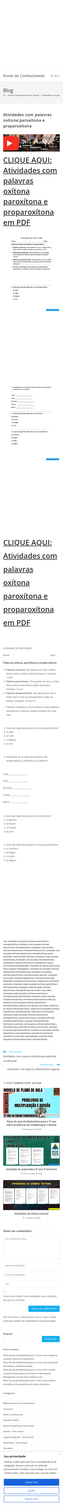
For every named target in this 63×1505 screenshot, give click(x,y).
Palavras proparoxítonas (37, 1021)
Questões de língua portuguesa (33, 1027)
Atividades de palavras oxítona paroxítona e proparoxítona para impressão (30, 978)
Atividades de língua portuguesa (18, 963)
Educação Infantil (11, 1420)
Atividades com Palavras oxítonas (19, 956)
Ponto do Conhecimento (24, 75)
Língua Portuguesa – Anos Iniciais (18, 1437)
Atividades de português (24, 981)
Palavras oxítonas (45, 1018)
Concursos (8, 1409)
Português (8, 1024)
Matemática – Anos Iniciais (15, 1442)
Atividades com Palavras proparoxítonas (35, 960)
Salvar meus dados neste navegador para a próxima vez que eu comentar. (30, 1298)
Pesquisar (8, 1333)
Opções (31, 1490)
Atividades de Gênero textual (31, 1213)
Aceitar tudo (31, 1482)
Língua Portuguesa (27, 1018)
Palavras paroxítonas (13, 1021)
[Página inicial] (4, 95)
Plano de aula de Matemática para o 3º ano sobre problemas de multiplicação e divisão (31, 1123)
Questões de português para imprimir (20, 1036)
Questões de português (42, 1033)
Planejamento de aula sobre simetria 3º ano (23, 1377)
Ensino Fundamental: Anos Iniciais (18, 1425)
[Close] (60, 1454)
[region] (31, 1478)
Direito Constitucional (13, 1414)
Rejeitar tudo (31, 1498)
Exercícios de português (42, 1012)
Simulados (8, 1448)
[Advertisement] (31, 32)
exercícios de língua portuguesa (34, 1006)
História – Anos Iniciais (13, 1431)
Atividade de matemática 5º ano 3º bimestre (31, 1169)
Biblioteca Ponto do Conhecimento (19, 1403)
